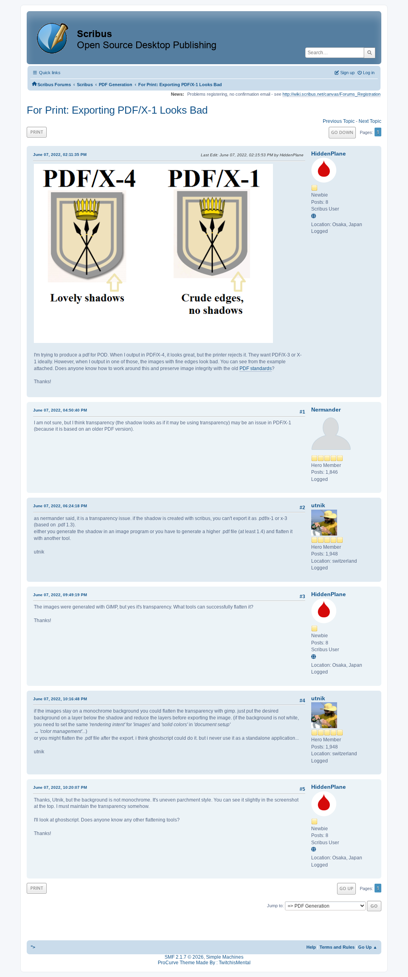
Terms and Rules (337, 947)
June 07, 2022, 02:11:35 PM (59, 154)
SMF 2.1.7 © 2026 (184, 957)
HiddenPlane (328, 153)
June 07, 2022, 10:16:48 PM (60, 699)
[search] (369, 52)
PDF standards (255, 368)
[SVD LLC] (314, 216)
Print (36, 132)
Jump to (274, 905)
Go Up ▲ (367, 947)
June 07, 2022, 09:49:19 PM (60, 595)
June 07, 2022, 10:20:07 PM (60, 787)
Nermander (326, 409)
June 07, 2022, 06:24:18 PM (60, 506)
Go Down (342, 132)
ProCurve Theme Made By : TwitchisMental (204, 962)
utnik (318, 505)
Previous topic (339, 121)
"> (33, 947)
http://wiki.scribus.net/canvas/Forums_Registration (331, 94)
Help (311, 947)
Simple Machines (224, 957)
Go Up (346, 888)
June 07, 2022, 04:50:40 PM (60, 410)
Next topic (370, 121)
